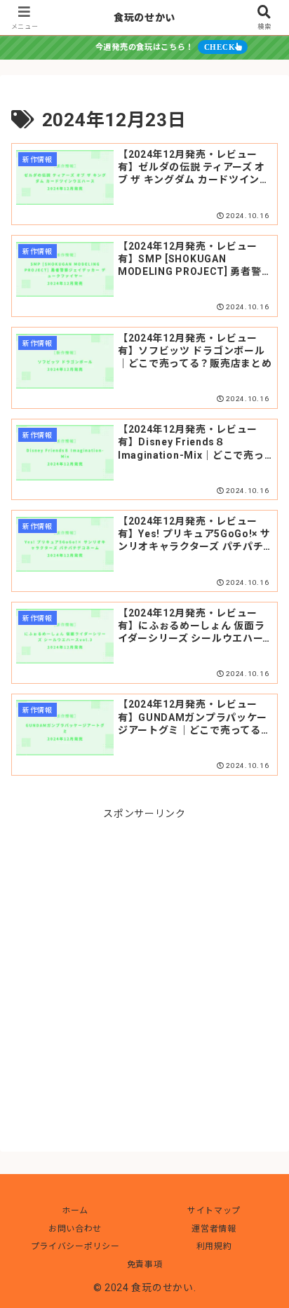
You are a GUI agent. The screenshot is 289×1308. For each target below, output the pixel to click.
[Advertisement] (144, 967)
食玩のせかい (144, 17)
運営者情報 (213, 1229)
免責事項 (145, 1264)
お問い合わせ (75, 1229)
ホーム (75, 1210)
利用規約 (214, 1246)
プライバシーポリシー (75, 1246)
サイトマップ (214, 1210)
